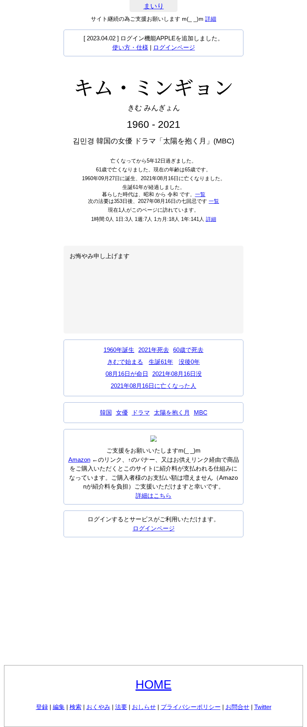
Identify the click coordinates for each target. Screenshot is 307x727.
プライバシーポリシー (191, 706)
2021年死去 (153, 349)
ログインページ (174, 47)
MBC (200, 412)
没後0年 (189, 361)
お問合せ (237, 706)
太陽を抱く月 (172, 412)
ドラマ (141, 412)
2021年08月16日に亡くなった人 (153, 385)
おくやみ (98, 706)
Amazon (79, 459)
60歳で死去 (188, 349)
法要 (121, 706)
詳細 (210, 19)
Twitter (262, 706)
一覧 (200, 194)
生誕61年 (161, 361)
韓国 (106, 412)
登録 (42, 706)
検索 (76, 706)
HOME (153, 684)
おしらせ (144, 706)
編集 (59, 706)
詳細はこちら (153, 495)
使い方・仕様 (130, 47)
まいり (154, 6)
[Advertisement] (153, 601)
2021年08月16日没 (177, 373)
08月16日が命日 (127, 373)
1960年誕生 (119, 349)
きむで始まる (125, 361)
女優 (122, 412)
